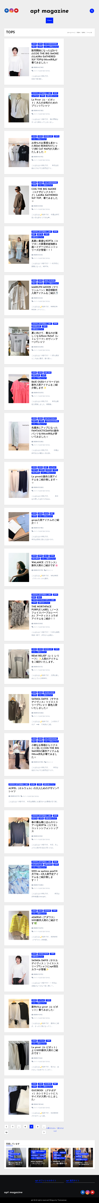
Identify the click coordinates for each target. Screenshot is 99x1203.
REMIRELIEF (48, 136)
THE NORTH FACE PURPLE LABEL (43, 600)
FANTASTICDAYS (50, 418)
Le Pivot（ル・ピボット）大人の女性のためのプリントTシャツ (45, 103)
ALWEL (33, 784)
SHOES (48, 470)
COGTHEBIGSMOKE (50, 44)
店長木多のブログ (52, 96)
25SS (34, 44)
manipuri (35, 1155)
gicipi (46, 513)
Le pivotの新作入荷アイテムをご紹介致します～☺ (45, 480)
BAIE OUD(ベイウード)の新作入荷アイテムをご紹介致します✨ (45, 385)
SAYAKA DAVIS (49, 692)
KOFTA (40, 234)
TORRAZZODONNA (52, 421)
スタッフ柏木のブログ (45, 185)
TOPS (40, 46)
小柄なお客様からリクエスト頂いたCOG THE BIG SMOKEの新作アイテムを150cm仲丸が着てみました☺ (45, 751)
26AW (11, 1151)
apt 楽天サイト (72, 1181)
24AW (34, 1084)
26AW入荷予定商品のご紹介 (38, 1151)
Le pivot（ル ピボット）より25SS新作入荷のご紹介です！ (45, 1050)
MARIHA (62, 1152)
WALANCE (35, 473)
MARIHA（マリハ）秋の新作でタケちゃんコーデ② (60, 1164)
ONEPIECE (35, 375)
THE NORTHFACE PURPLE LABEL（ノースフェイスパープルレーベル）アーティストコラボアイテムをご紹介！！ (45, 613)
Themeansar (62, 1200)
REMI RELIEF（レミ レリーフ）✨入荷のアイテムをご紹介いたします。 (45, 659)
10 (6, 1132)
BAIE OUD (47, 372)
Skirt (34, 46)
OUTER (42, 1155)
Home (49, 20)
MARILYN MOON (49, 280)
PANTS (34, 421)
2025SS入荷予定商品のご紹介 (41, 93)
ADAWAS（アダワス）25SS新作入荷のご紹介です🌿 (45, 920)
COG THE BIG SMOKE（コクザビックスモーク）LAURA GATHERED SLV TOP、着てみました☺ (45, 195)
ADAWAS (47, 910)
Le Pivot (35, 96)
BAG (33, 597)
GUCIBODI (48, 1084)
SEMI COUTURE (14, 1154)
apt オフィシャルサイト (45, 1181)
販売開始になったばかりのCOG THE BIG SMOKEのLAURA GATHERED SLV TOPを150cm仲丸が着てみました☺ (45, 56)
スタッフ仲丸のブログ (51, 46)
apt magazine (49, 11)
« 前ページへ (50, 1128)
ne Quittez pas (37, 864)
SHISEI (41, 470)
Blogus (52, 1200)
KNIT (33, 234)
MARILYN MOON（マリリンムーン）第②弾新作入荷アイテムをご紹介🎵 (45, 290)
